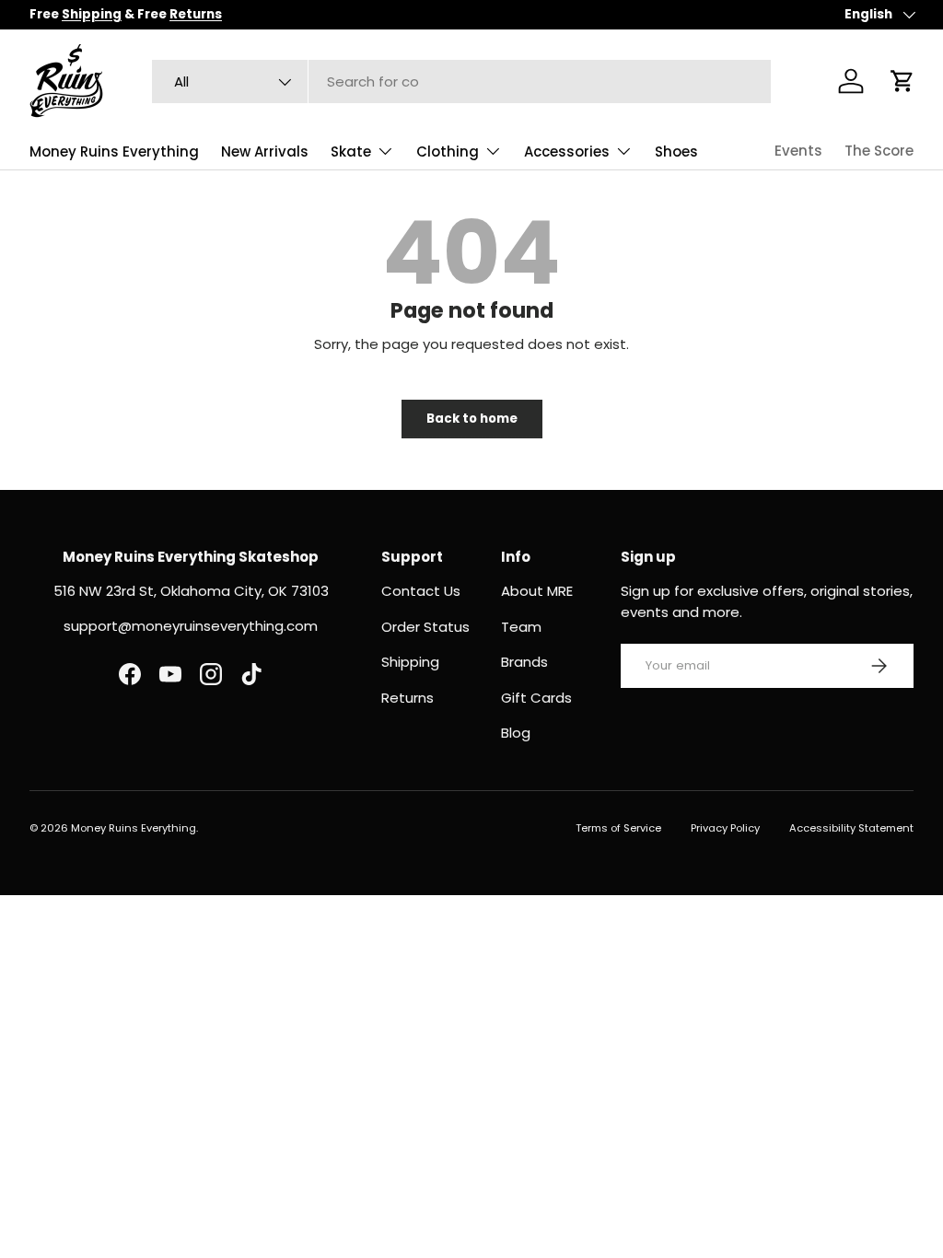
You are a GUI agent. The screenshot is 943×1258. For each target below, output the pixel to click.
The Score (879, 150)
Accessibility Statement (851, 828)
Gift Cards (536, 697)
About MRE (537, 590)
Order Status (425, 626)
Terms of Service (618, 828)
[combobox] (461, 81)
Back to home (472, 418)
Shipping (410, 661)
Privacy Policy (725, 828)
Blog (515, 732)
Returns (407, 697)
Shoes (676, 151)
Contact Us (420, 590)
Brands (524, 661)
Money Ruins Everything (114, 151)
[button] (902, 81)
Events (798, 150)
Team (521, 626)
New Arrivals (265, 151)
